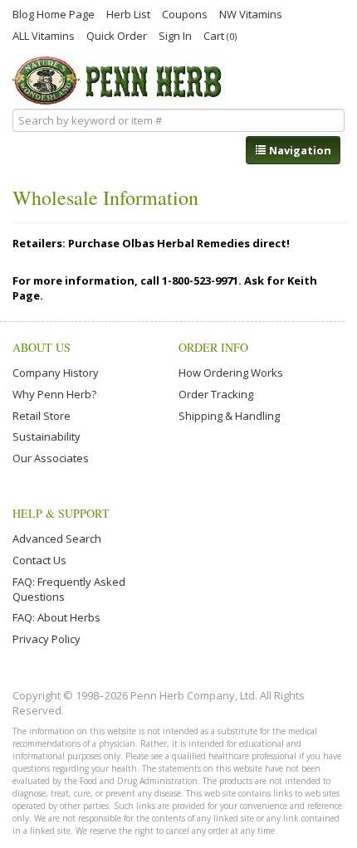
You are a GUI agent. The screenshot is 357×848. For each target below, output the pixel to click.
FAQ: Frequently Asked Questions (68, 589)
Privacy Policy (46, 638)
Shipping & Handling (229, 415)
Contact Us (39, 560)
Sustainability (46, 436)
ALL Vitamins (43, 34)
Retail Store (41, 415)
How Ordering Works (230, 372)
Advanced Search (56, 538)
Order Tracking (215, 394)
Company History (55, 372)
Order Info (213, 347)
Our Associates (50, 458)
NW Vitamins (250, 13)
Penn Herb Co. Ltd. (119, 80)
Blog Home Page (53, 13)
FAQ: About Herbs (56, 617)
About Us (41, 347)
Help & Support (61, 513)
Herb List (128, 13)
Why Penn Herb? (54, 394)
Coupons (185, 13)
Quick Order (116, 34)
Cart (220, 35)
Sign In (175, 34)
